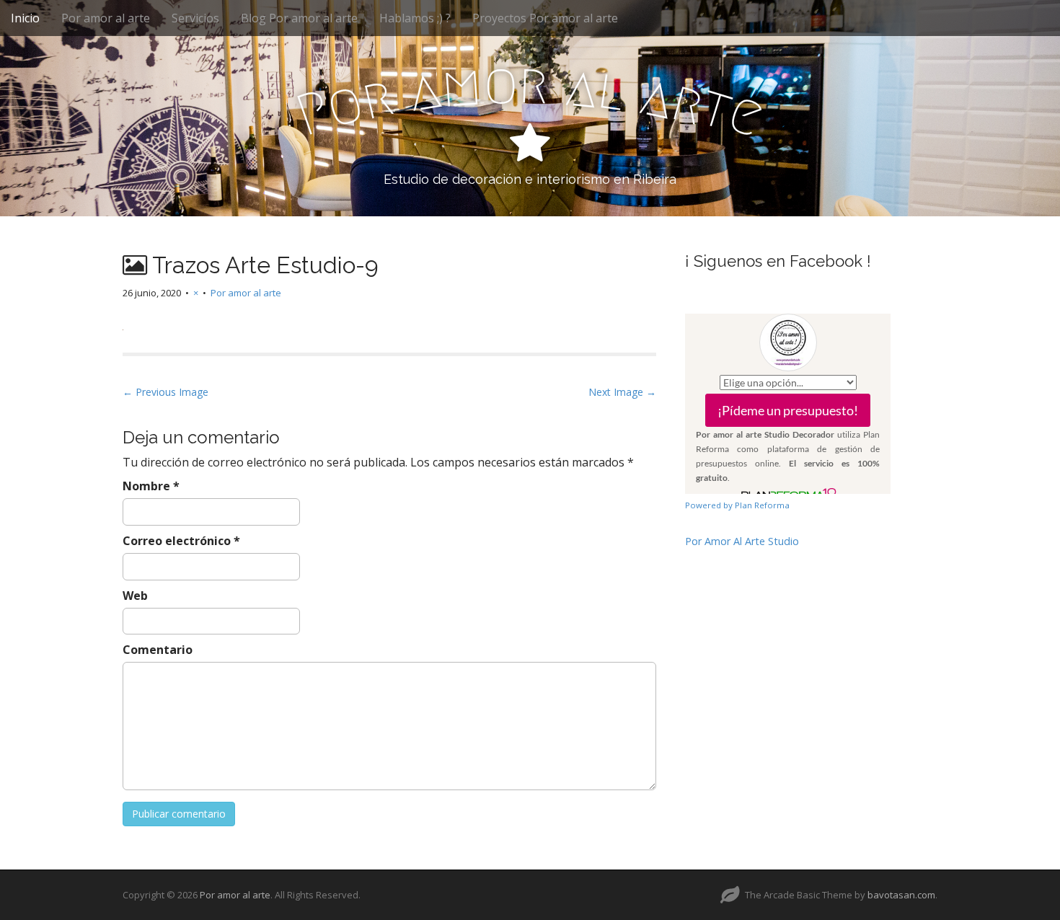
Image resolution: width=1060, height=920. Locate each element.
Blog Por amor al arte (299, 18)
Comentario (158, 650)
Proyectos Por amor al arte (545, 18)
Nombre (151, 486)
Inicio (25, 18)
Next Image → (622, 392)
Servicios (195, 18)
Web (135, 595)
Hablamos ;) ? (415, 18)
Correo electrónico (181, 541)
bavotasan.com (901, 894)
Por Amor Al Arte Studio (742, 541)
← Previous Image (165, 392)
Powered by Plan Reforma (737, 505)
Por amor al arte (105, 18)
